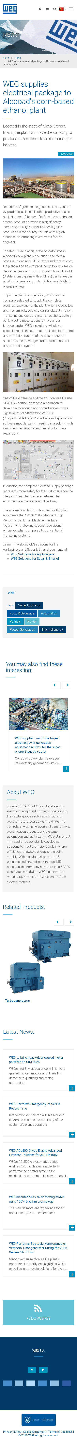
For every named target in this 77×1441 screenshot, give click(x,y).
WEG (8, 9)
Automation (49, 613)
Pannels (15, 621)
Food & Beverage (22, 613)
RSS (70, 1431)
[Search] (55, 9)
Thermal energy (52, 629)
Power (32, 621)
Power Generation (22, 629)
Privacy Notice (12, 1431)
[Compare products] (47, 9)
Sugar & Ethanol (29, 605)
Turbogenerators (17, 1001)
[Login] (40, 9)
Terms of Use (57, 1431)
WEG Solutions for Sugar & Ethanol (35, 558)
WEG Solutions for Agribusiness (32, 554)
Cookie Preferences (42, 1419)
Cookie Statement (34, 1431)
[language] (63, 9)
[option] (38, 731)
